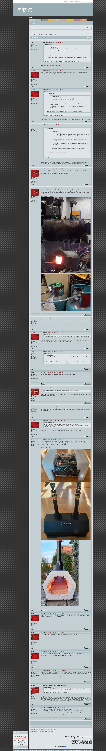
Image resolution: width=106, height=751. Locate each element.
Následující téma (88, 40)
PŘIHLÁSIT (28, 1)
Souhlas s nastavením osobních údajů (72, 750)
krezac (32, 372)
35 (46, 34)
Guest (32, 726)
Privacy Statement (25, 750)
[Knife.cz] (24, 11)
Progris (90, 750)
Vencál (32, 439)
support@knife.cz (55, 750)
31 (41, 34)
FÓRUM (72, 1)
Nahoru (32, 67)
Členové (89, 28)
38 (51, 34)
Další (55, 34)
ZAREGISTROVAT (20, 1)
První (37, 34)
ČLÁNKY (78, 1)
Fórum (30, 17)
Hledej (78, 28)
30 (39, 34)
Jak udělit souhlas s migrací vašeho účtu (20, 737)
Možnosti (89, 37)
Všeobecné (36, 33)
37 (50, 34)
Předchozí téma (79, 40)
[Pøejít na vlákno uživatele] (43, 383)
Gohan (32, 42)
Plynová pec (51, 33)
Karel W (32, 670)
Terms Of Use (17, 750)
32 (42, 34)
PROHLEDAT (66, 1)
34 (45, 34)
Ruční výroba (43, 33)
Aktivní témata (83, 28)
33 (44, 34)
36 (48, 34)
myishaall (33, 70)
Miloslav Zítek (34, 406)
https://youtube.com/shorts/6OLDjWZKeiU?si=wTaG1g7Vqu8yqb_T (56, 655)
